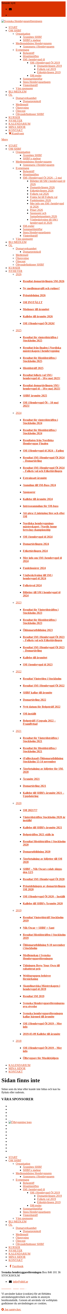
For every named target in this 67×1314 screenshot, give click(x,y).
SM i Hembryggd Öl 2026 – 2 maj (42, 177)
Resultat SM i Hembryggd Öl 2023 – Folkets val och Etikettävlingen (43, 638)
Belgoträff (28, 53)
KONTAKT (16, 130)
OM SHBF (15, 30)
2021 (18, 731)
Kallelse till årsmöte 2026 (38, 316)
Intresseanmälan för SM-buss (40, 506)
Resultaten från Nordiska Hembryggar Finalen (38, 442)
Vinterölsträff (30, 85)
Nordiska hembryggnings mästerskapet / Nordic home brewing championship (40, 526)
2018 (18, 1040)
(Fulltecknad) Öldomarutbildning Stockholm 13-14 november (43, 760)
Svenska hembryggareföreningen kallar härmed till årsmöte (43, 1015)
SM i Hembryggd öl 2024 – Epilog (43, 450)
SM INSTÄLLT (33, 302)
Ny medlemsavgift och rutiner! (41, 288)
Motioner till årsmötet (36, 309)
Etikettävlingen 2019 (49, 72)
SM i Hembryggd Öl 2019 (45, 62)
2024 (18, 412)
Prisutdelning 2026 (34, 295)
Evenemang (22, 49)
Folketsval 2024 (32, 585)
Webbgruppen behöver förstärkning (37, 977)
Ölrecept (20, 110)
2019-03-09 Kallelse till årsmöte (41, 1033)
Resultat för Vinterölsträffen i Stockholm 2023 (40, 611)
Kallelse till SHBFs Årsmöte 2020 (43, 903)
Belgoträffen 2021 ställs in (38, 834)
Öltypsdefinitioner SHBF (30, 114)
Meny (4, 139)
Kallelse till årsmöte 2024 (38, 499)
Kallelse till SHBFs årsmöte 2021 (42, 827)
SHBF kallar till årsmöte (37, 692)
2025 (18, 330)
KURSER (14, 117)
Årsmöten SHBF (32, 36)
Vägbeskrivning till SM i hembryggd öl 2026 (44, 221)
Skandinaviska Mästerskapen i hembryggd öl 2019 (41, 987)
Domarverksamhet (26, 98)
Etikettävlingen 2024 (35, 550)
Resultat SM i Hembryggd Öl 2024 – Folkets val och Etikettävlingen (43, 469)
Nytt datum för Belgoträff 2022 (41, 706)
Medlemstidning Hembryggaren (34, 43)
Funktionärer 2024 (34, 568)
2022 (18, 671)
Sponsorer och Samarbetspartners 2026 (43, 215)
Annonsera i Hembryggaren (38, 46)
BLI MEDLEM (17, 91)
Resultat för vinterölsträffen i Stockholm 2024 (40, 421)
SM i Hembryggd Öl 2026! (39, 323)
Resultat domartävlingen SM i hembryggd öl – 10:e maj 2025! (41, 387)
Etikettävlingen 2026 (41, 190)
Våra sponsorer (24, 88)
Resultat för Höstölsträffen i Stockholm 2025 (39, 359)
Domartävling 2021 (34, 785)
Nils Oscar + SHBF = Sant (38, 927)
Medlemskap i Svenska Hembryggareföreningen (38, 957)
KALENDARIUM (19, 123)
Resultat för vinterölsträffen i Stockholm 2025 (40, 339)
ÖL (11, 94)
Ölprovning (22, 107)
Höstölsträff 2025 (33, 368)
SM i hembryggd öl (34, 59)
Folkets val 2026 (39, 193)
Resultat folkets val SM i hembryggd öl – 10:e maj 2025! (41, 376)
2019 (18, 910)
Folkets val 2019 (46, 69)
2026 (18, 274)
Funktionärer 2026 (40, 200)
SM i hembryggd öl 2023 (38, 664)
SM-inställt (29, 713)
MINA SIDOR (17, 126)
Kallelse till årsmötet (35, 657)
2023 (18, 602)
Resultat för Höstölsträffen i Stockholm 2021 (39, 750)
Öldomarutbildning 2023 (38, 630)
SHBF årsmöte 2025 (35, 395)
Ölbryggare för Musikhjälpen (41, 1058)
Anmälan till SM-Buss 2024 (39, 485)
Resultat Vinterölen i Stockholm (42, 678)
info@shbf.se (20, 9)
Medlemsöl (22, 104)
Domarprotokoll (32, 101)
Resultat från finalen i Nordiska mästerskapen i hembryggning (42, 349)
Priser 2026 (36, 209)
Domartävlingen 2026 (42, 187)
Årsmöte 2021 (31, 778)
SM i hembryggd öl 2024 (38, 536)
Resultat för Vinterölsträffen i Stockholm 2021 (40, 739)
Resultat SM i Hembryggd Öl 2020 (43, 879)
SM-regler (35, 75)
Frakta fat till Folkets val (43, 197)
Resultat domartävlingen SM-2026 (35, 2)
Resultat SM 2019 (33, 996)
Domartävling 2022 (34, 699)
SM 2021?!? (30, 810)
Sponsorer (29, 492)
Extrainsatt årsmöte (35, 477)
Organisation (23, 33)
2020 (18, 803)
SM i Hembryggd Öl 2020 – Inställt (44, 896)
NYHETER (15, 120)
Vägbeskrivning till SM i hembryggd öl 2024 (37, 577)
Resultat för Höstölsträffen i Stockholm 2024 (39, 432)
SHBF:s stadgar (32, 40)
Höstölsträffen (31, 56)
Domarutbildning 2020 (36, 851)
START (13, 27)
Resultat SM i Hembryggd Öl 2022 (43, 685)
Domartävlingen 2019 (49, 65)
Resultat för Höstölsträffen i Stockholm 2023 (39, 621)
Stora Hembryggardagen (37, 81)
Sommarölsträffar (32, 78)
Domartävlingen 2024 (36, 543)
